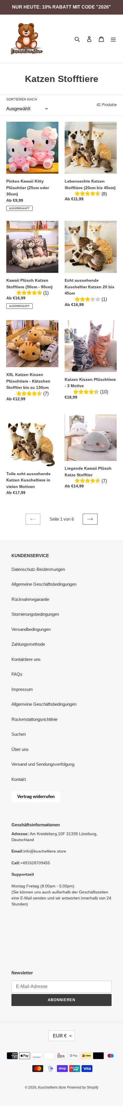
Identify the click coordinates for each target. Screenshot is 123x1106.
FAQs (16, 674)
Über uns (20, 749)
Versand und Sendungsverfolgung (42, 764)
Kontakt (18, 779)
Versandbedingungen (31, 629)
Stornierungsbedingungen (35, 614)
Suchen (18, 734)
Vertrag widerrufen (36, 796)
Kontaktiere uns (26, 659)
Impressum (22, 689)
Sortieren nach (21, 99)
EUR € (60, 1035)
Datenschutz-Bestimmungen (38, 569)
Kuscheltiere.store (52, 1087)
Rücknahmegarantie (30, 599)
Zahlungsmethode (28, 644)
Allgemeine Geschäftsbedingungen (43, 584)
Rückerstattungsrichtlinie (34, 719)
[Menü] (113, 39)
